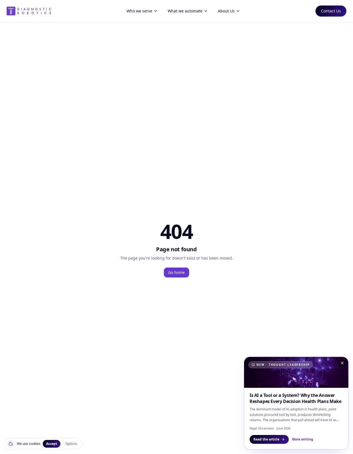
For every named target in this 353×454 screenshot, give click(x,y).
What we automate (185, 11)
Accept (51, 443)
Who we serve (139, 11)
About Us (226, 11)
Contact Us (331, 11)
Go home (176, 272)
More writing (302, 439)
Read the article (266, 439)
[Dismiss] (342, 363)
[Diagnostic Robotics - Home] (29, 11)
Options (71, 443)
